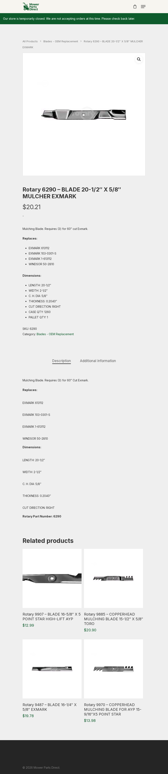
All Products (30, 41)
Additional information (98, 361)
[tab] (61, 361)
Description (61, 361)
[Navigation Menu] (143, 7)
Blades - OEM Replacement (60, 41)
